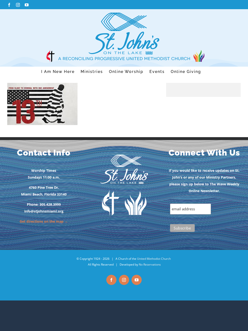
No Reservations (150, 264)
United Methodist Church (154, 259)
